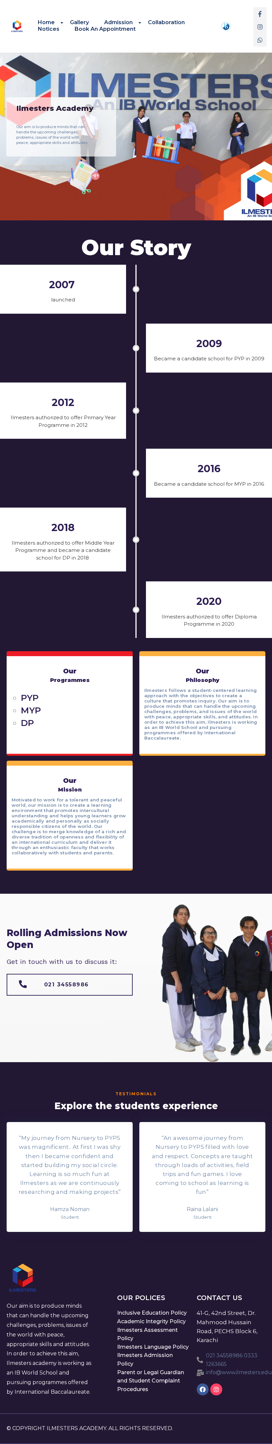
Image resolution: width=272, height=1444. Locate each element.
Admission (118, 22)
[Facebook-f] (260, 14)
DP (27, 723)
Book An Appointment (105, 29)
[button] (70, 985)
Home (46, 22)
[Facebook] (203, 1389)
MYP (31, 710)
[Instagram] (260, 27)
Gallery (79, 22)
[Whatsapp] (260, 40)
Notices (48, 29)
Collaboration (166, 22)
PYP (30, 698)
